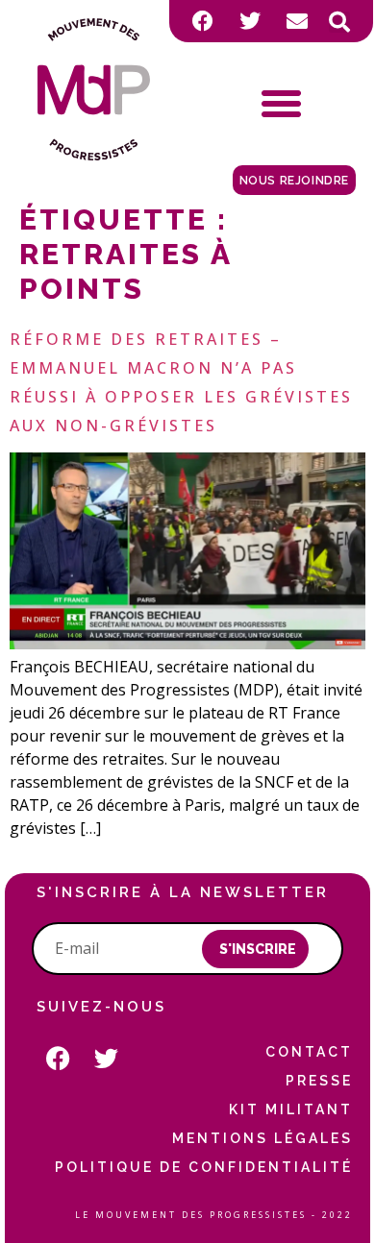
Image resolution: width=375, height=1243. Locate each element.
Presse (319, 1080)
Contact (309, 1052)
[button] (339, 22)
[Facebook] (203, 21)
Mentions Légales (262, 1138)
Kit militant (291, 1109)
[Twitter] (250, 21)
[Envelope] (297, 21)
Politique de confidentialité (204, 1167)
